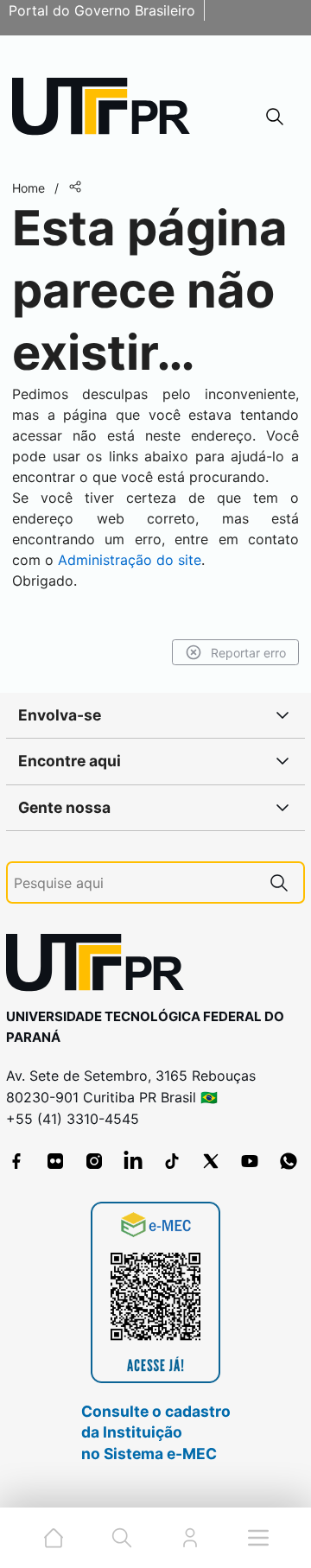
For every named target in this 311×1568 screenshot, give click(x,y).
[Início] (107, 110)
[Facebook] (16, 1161)
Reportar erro (248, 652)
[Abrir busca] (275, 116)
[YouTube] (249, 1161)
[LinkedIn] (133, 1161)
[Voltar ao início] (101, 966)
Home (28, 188)
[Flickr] (55, 1161)
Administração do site (129, 559)
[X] (210, 1161)
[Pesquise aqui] (279, 882)
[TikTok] (172, 1161)
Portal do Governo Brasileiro (102, 10)
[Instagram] (94, 1161)
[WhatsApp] (288, 1161)
